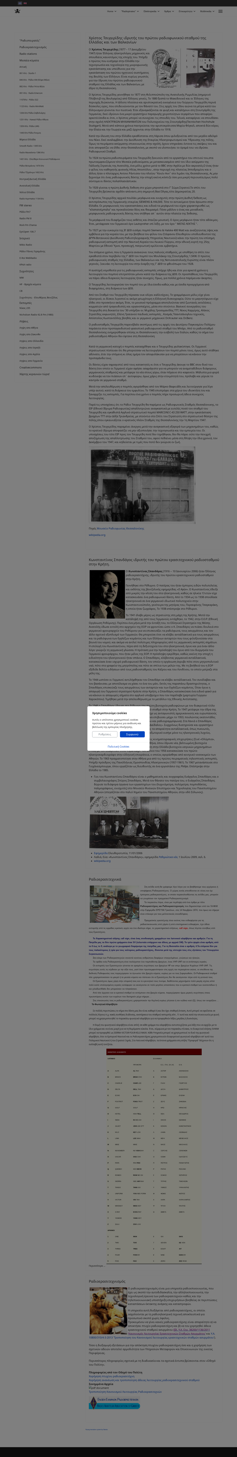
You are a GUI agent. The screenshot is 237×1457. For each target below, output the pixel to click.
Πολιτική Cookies (118, 746)
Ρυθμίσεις (105, 734)
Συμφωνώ (132, 734)
